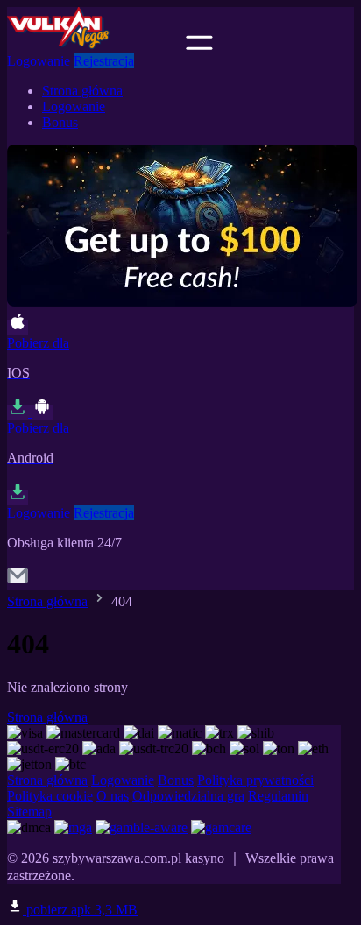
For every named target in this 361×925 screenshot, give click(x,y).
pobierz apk (80, 909)
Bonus (60, 122)
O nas (112, 795)
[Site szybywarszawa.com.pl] (94, 45)
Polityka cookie (50, 795)
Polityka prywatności (255, 780)
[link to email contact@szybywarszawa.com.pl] (17, 581)
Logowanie (38, 60)
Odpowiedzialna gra (188, 795)
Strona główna (82, 90)
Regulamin (278, 795)
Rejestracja (104, 60)
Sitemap (29, 811)
